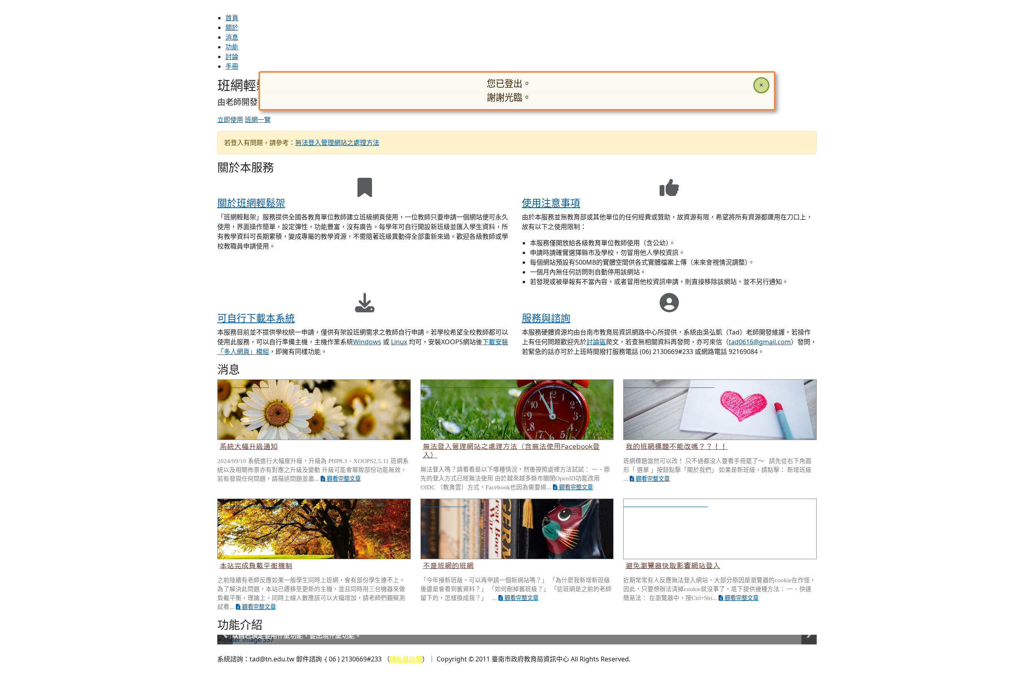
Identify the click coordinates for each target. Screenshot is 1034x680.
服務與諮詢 (546, 317)
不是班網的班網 (448, 565)
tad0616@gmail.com (760, 341)
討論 (231, 56)
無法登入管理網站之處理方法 (337, 142)
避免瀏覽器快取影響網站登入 (673, 565)
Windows (367, 341)
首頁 (231, 17)
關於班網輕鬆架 (251, 202)
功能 (231, 46)
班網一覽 (258, 119)
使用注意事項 (551, 202)
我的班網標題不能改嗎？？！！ (676, 446)
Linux (399, 341)
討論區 (596, 341)
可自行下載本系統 (256, 317)
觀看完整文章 (343, 479)
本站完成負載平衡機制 (256, 565)
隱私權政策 (406, 659)
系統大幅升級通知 (249, 446)
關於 (231, 27)
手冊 (231, 66)
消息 (231, 37)
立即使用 (230, 119)
